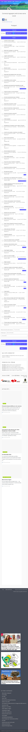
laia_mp (13, 75)
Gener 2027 (4, 698)
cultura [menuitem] (5, 1)
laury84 (13, 109)
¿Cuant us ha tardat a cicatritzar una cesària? (13, 132)
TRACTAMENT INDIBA (8, 250)
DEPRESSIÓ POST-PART (8, 206)
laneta (13, 251)
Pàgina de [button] (8, 33)
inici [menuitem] (2, 1)
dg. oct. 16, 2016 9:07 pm (21, 256)
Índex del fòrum (8, 589)
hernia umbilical (7, 316)
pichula (13, 312)
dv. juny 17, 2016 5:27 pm (20, 280)
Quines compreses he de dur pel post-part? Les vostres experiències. (13, 184)
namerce (14, 263)
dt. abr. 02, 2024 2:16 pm (21, 42)
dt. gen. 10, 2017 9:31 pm (21, 241)
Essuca (13, 268)
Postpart (14, 25)
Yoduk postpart (7, 119)
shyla (13, 196)
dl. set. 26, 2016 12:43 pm (21, 263)
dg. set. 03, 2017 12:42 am (21, 185)
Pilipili (13, 46)
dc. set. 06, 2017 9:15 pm (22, 178)
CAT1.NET (25, 376)
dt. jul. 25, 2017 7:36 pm (20, 196)
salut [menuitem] (13, 1)
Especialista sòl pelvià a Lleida (10, 103)
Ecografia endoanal (8, 234)
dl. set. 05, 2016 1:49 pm (20, 268)
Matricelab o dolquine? (6, 693)
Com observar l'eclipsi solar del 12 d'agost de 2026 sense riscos (14, 703)
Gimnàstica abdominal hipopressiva (11, 279)
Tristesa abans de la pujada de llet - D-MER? (13, 322)
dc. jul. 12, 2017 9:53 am (19, 207)
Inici (3, 589)
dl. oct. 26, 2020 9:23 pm (20, 86)
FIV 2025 (3, 720)
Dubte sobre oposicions (7, 712)
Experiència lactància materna (10, 167)
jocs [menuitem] (20, 1)
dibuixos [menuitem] (17, 1)
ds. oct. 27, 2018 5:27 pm (21, 114)
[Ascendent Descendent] (14, 336)
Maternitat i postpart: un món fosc (11, 50)
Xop (13, 213)
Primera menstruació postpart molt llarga (12, 273)
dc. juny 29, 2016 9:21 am (21, 274)
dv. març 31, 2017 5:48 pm (20, 224)
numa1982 (14, 172)
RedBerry (14, 185)
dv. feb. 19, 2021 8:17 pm (20, 81)
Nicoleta (13, 114)
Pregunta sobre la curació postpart (11, 91)
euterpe (13, 274)
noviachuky (14, 98)
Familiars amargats (8, 45)
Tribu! (5, 61)
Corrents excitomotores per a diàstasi (11, 97)
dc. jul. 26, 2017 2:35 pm (20, 191)
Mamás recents (7, 68)
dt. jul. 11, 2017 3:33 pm (19, 213)
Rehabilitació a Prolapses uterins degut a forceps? (14, 125)
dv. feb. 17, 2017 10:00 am (21, 230)
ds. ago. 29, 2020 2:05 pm (20, 92)
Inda (13, 207)
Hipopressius (6, 144)
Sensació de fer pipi (8, 190)
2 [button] (15, 33)
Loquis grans (6, 291)
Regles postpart (7, 261)
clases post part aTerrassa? (9, 229)
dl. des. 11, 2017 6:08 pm (20, 157)
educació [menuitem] (9, 1)
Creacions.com (22, 730)
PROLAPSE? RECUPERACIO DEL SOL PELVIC (12, 74)
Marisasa (14, 42)
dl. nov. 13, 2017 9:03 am (20, 168)
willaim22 (14, 57)
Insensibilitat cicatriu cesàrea (10, 80)
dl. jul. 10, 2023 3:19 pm (21, 51)
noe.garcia (14, 219)
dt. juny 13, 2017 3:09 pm (21, 219)
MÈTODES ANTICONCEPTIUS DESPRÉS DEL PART (13, 85)
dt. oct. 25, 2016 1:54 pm (20, 251)
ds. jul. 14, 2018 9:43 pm (21, 133)
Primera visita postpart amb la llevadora (12, 201)
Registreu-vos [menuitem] (16, 3)
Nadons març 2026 (6, 701)
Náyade (13, 81)
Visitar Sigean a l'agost (6, 708)
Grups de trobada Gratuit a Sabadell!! (11, 239)
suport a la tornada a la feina (10, 304)
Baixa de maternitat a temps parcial (11, 108)
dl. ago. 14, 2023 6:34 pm (20, 46)
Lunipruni (14, 105)
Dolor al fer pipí (7, 285)
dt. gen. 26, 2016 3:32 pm (20, 317)
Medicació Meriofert (6, 724)
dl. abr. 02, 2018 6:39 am (22, 152)
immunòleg (4, 694)
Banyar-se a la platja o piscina (10, 195)
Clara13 (13, 230)
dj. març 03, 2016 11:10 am (21, 312)
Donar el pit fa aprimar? (9, 137)
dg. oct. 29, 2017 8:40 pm (22, 172)
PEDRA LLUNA (14, 292)
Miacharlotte (14, 62)
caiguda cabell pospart (8, 55)
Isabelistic (14, 51)
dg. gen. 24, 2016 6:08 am (20, 323)
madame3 (14, 138)
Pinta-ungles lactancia (8, 156)
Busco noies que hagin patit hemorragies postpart (14, 298)
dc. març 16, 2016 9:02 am (21, 305)
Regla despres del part (8, 218)
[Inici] (14, 6)
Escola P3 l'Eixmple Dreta (7, 725)
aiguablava (14, 145)
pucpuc (13, 317)
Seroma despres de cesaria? (9, 151)
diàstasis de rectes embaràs (9, 212)
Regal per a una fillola (6, 706)
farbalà (13, 323)
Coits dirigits (4, 715)
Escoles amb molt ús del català (8, 722)
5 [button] (20, 33)
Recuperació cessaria (8, 171)
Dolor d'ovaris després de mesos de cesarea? (13, 223)
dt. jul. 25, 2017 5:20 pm (20, 202)
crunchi (13, 86)
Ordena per (3, 332)
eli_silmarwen (14, 299)
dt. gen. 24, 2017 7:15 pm (20, 235)
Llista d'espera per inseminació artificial (10, 718)
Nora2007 (14, 241)
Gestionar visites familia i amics (10, 244)
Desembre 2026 (5, 705)
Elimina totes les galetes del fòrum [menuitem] (20, 591)
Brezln (13, 157)
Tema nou (14, 30)
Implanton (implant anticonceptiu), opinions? (13, 267)
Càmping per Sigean (6, 710)
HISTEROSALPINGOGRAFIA (7, 717)
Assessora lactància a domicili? (10, 113)
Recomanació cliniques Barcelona (9, 700)
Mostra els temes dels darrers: (7, 329)
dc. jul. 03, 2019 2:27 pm (21, 105)
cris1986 (13, 245)
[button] (26, 33)
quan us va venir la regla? (9, 255)
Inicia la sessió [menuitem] (24, 3)
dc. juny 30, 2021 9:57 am (20, 75)
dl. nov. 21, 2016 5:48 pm (21, 245)
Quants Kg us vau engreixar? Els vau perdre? (13, 177)
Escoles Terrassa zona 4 (6, 713)
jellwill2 (13, 286)
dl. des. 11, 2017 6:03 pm (20, 163)
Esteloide (14, 256)
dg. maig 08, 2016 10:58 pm (21, 286)
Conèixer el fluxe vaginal (9, 40)
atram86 (13, 133)
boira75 (13, 305)
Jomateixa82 (14, 120)
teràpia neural (7, 310)
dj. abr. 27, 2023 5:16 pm (21, 57)
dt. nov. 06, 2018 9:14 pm (20, 109)
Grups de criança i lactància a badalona (12, 161)
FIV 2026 (3, 696)
